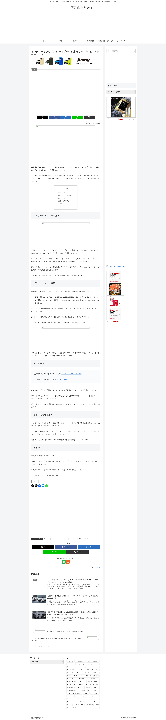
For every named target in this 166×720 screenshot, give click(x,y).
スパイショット (63, 198)
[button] (89, 117)
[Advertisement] (83, 25)
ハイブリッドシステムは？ (66, 192)
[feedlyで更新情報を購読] (64, 562)
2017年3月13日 (62, 379)
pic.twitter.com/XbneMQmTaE (71, 374)
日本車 (40, 539)
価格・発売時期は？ (64, 201)
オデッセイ (54, 539)
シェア (62, 206)
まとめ (60, 203)
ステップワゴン (63, 539)
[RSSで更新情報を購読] (68, 562)
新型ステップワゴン (84, 539)
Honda (34, 539)
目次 (63, 188)
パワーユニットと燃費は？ (66, 195)
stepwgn (47, 539)
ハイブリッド (73, 539)
